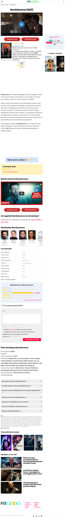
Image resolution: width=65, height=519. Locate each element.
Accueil (2, 4)
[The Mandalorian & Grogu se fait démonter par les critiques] (11, 488)
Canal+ (33, 220)
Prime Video (5, 222)
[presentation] (41, 235)
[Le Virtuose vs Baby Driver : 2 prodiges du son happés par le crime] (11, 475)
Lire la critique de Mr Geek (10, 172)
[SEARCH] (63, 1)
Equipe (27, 507)
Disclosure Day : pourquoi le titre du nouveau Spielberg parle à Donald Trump (32, 460)
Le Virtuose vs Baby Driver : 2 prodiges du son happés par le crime (32, 472)
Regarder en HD (12, 39)
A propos (27, 502)
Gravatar (12, 329)
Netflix (38, 220)
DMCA (36, 505)
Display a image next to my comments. (18, 329)
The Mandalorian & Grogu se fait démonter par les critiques (32, 484)
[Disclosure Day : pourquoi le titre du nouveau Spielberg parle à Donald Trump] (11, 463)
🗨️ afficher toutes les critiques (32, 300)
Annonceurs (28, 504)
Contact (27, 505)
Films (7, 4)
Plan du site (37, 507)
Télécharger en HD (30, 39)
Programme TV (55, 37)
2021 (18, 46)
